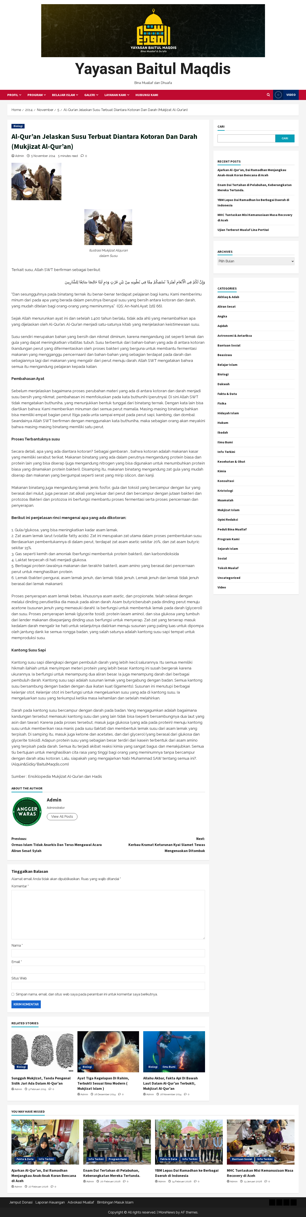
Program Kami (228, 539)
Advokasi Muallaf (81, 1202)
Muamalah (225, 500)
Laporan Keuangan (50, 1202)
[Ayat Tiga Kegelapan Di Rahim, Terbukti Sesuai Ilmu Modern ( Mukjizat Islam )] (108, 1051)
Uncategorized (229, 578)
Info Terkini (226, 452)
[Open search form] (268, 95)
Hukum (223, 422)
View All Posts (62, 817)
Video (291, 94)
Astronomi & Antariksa (235, 335)
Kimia (222, 471)
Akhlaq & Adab (228, 297)
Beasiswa (225, 355)
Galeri (89, 95)
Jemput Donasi (20, 1202)
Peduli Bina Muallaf (232, 529)
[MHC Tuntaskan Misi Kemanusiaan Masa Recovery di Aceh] (261, 1142)
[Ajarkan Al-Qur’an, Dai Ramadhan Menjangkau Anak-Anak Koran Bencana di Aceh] (45, 1142)
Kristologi (225, 490)
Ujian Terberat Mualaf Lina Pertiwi (243, 230)
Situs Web (19, 978)
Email (16, 962)
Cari (221, 126)
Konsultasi (226, 481)
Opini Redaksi (228, 519)
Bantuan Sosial (229, 345)
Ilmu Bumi (169, 1066)
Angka (222, 316)
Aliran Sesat (227, 306)
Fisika (222, 403)
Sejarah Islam (228, 548)
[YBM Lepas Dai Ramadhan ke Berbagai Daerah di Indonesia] (189, 1142)
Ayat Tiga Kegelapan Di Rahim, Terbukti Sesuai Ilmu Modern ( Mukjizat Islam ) (103, 1083)
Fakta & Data (227, 394)
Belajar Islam (63, 95)
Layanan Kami (115, 95)
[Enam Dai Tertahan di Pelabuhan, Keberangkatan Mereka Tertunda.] (117, 1142)
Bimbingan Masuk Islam (115, 1202)
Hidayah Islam (228, 413)
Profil (12, 95)
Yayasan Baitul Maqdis (153, 69)
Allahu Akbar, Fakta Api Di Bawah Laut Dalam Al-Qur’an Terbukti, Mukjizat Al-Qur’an (170, 1083)
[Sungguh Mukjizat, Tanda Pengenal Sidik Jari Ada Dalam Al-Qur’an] (42, 1051)
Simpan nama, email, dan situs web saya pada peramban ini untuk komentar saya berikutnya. (87, 994)
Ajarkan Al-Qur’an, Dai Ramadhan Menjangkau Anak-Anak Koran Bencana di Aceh (43, 1175)
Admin (19, 156)
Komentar (20, 886)
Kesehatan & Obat (231, 461)
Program (35, 95)
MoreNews (166, 1212)
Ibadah (223, 432)
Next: (166, 844)
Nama (17, 945)
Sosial (222, 558)
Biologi (18, 126)
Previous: (56, 844)
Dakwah (224, 384)
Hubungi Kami (147, 95)
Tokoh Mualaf (228, 568)
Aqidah (223, 326)
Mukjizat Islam (229, 510)
